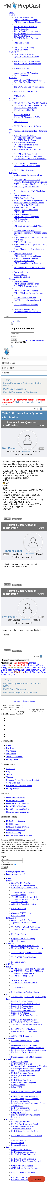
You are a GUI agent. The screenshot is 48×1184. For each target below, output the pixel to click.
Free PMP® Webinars (23, 147)
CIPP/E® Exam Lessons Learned (27, 312)
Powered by (18, 701)
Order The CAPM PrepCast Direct (28, 80)
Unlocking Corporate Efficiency (27, 179)
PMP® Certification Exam (24, 207)
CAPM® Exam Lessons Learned (27, 300)
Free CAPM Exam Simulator (25, 163)
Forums (5, 358)
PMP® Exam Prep (13, 832)
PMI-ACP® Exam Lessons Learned (28, 293)
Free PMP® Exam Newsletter (26, 145)
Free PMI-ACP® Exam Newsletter (28, 156)
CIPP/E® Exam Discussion (25, 309)
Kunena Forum (29, 701)
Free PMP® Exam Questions (25, 286)
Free (11, 133)
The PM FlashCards (22, 36)
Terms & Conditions (14, 756)
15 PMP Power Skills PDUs (25, 108)
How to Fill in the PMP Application (28, 205)
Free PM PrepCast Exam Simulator (28, 138)
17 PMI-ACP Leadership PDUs (27, 117)
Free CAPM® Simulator (16, 806)
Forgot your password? (15, 872)
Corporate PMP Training (24, 47)
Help (8, 771)
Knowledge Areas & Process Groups (29, 203)
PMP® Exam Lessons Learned (26, 284)
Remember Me (19, 342)
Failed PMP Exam (21, 221)
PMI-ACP (20, 712)
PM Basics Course (21, 43)
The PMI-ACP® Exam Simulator (27, 64)
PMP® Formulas (21, 219)
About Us (10, 745)
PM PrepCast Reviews (23, 254)
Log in (4, 867)
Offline (41, 449)
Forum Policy (8, 368)
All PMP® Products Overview (26, 38)
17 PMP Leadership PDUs (24, 110)
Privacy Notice (12, 759)
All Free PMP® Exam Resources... (28, 149)
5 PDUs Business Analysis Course (28, 126)
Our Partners (11, 754)
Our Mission (11, 751)
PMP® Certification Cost (24, 198)
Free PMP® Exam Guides (24, 142)
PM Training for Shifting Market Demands (28, 1050)
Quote (19, 519)
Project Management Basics (17, 809)
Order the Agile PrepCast (24, 54)
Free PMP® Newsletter (15, 798)
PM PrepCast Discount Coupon (19, 786)
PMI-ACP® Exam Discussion (26, 291)
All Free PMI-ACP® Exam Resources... (30, 159)
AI (10, 128)
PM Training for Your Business (26, 186)
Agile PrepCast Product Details (26, 57)
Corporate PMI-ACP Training (26, 73)
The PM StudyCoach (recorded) (27, 31)
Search (5, 373)
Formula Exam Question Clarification (20, 392)
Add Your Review (21, 272)
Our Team (10, 748)
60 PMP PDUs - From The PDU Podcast (30, 105)
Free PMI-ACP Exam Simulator (27, 154)
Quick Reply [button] (7, 518)
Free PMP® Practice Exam (25, 140)
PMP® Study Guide (22, 196)
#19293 (41, 528)
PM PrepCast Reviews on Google (27, 256)
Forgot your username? (35, 340)
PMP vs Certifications (22, 242)
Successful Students (22, 277)
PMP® (12, 15)
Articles (12, 193)
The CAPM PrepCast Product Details (29, 87)
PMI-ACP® (14, 52)
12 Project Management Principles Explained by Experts (25, 1099)
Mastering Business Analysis (17, 812)
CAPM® (13, 77)
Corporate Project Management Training (22, 780)
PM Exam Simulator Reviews (26, 258)
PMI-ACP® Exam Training (17, 827)
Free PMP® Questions (15, 800)
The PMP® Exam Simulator (25, 26)
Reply (14, 519)
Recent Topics (8, 363)
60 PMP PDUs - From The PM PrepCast (30, 103)
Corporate (13, 172)
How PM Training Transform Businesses (30, 182)
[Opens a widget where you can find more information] (36, 1179)
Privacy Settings (12, 788)
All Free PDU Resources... (25, 170)
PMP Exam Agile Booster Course (27, 22)
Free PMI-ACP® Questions (17, 803)
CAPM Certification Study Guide (27, 230)
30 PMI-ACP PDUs (22, 115)
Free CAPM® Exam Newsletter (27, 166)
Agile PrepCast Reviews (24, 261)
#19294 (41, 594)
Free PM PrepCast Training (25, 135)
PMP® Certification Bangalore (26, 217)
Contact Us (10, 769)
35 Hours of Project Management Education (29, 1066)
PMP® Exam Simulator (15, 821)
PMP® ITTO (19, 212)
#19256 (41, 425)
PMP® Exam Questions (23, 214)
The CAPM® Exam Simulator (26, 91)
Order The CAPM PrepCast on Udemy (30, 82)
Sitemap (9, 777)
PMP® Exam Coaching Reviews (27, 263)
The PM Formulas (21, 29)
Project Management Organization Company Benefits (25, 1111)
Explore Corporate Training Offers (28, 175)
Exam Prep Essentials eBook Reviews (29, 267)
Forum (12, 279)
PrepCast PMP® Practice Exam (19, 835)
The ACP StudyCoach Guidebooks (28, 61)
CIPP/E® (13, 98)
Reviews (12, 251)
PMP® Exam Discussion (24, 281)
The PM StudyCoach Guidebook (27, 33)
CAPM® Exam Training (16, 830)
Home (11, 13)
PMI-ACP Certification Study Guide (28, 226)
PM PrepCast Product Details (26, 20)
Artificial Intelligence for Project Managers (28, 997)
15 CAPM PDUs (21, 121)
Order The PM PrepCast (24, 17)
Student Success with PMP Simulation (29, 191)
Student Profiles (20, 274)
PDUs (11, 101)
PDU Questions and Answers (26, 305)
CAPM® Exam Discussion (25, 298)
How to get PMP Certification (26, 210)
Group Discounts (21, 50)
